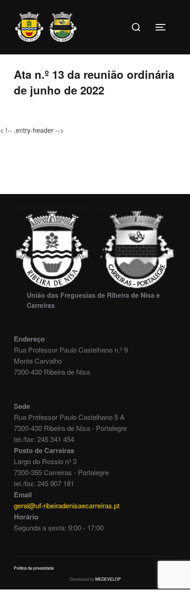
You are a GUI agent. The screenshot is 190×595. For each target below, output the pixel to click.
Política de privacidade (34, 568)
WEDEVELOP (108, 579)
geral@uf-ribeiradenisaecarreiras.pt (66, 505)
